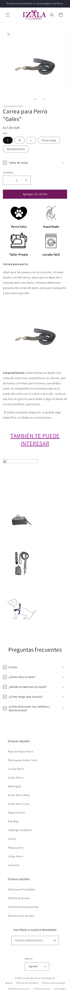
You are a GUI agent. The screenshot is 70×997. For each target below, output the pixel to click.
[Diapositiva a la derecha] (43, 99)
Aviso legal (60, 988)
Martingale (14, 786)
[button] (8, 15)
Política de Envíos (19, 898)
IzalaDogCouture (31, 978)
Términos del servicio (21, 915)
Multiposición (16, 149)
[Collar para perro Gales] (20, 462)
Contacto (13, 865)
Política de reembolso (27, 983)
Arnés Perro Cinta (19, 804)
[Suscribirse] (54, 940)
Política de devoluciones (23, 907)
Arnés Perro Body (19, 795)
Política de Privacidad (21, 889)
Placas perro (16, 847)
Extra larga (49, 140)
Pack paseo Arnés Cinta (22, 760)
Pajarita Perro (16, 812)
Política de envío (42, 988)
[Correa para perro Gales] (20, 587)
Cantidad (8, 172)
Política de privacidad (53, 983)
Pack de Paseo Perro (20, 751)
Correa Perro (16, 769)
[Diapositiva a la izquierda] (26, 99)
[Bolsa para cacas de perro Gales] (20, 543)
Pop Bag (13, 821)
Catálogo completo (20, 830)
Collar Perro (15, 777)
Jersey (12, 838)
